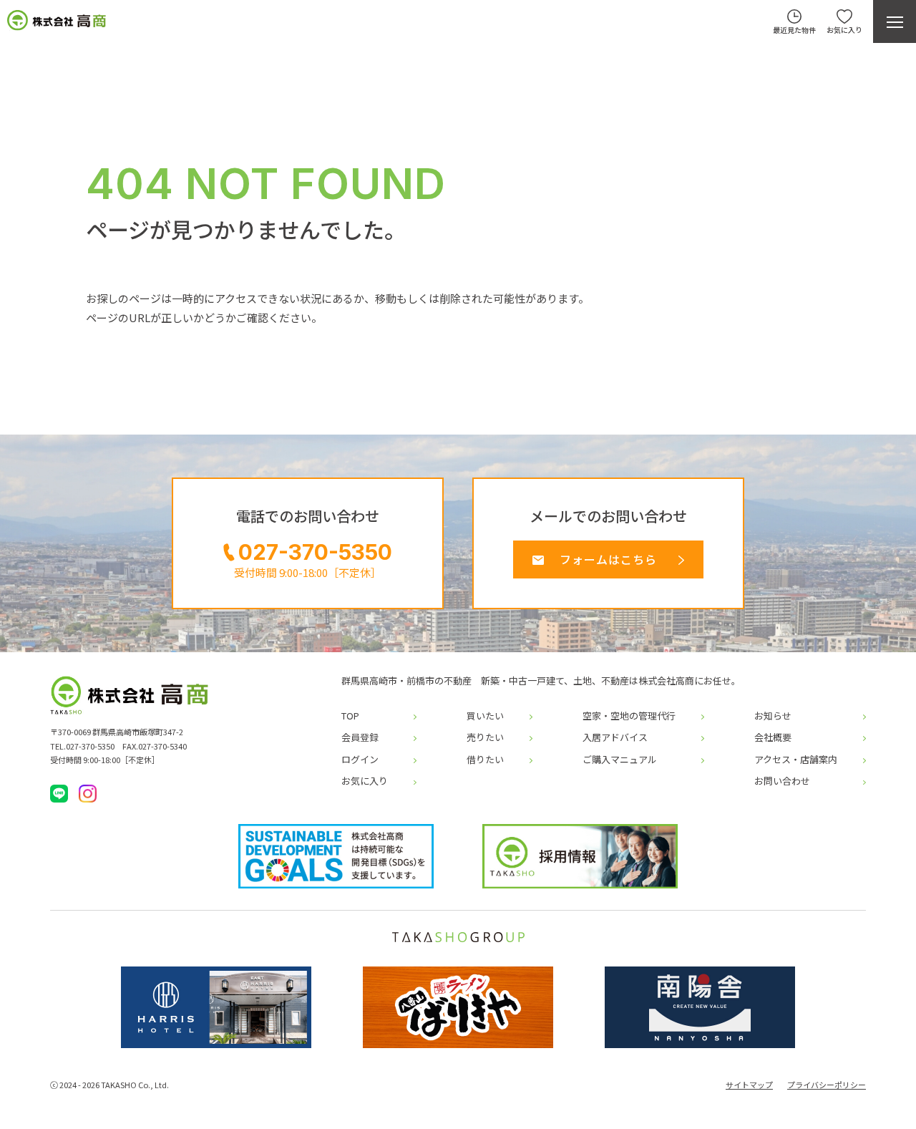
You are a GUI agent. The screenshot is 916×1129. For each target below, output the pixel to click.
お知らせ (772, 716)
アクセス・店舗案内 (795, 759)
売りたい (485, 737)
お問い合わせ (782, 781)
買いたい (485, 716)
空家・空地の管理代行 (629, 716)
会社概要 (772, 737)
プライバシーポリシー (826, 1085)
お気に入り (364, 781)
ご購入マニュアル (620, 759)
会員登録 (360, 737)
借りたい (485, 759)
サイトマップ (749, 1085)
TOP (350, 716)
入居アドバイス (615, 737)
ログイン (360, 759)
